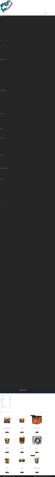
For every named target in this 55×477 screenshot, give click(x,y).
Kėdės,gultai (1, 357)
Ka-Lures (1, 80)
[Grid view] (0, 412)
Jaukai (0, 99)
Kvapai (1, 102)
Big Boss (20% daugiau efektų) (7, 428)
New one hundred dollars (37, 468)
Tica (0, 54)
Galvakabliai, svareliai (2, 88)
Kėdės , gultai (1, 111)
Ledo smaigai (1, 195)
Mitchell (1, 46)
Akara (0, 68)
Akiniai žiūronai (1, 177)
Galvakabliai (1, 323)
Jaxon (0, 70)
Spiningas (1, 204)
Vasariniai (1, 328)
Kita (0, 197)
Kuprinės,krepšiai (2, 174)
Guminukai (1, 76)
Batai (0, 329)
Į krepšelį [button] (7, 432)
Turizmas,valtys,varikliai (3, 355)
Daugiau (37, 432)
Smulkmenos (1, 310)
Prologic (1, 48)
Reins (0, 84)
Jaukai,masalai (1, 309)
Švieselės (1, 106)
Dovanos (1, 354)
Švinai (0, 314)
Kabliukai (1, 96)
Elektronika (1, 346)
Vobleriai (1, 67)
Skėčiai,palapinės (2, 178)
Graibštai (1, 343)
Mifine (1, 212)
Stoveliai (1, 182)
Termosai (1, 176)
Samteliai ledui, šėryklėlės (2, 194)
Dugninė (1, 223)
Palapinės (1, 188)
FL (0, 55)
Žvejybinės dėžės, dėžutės (2, 181)
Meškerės (1, 203)
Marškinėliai (1, 339)
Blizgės (1, 60)
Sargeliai (1, 189)
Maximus (1, 211)
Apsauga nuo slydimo (2, 198)
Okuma (1, 47)
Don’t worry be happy (37, 428)
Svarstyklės (1, 345)
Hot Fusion (37, 448)
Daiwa (0, 43)
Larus (0, 45)
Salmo (0, 53)
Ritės (1, 227)
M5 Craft (1, 83)
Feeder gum (1, 95)
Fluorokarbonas (1, 64)
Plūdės (1, 305)
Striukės (1, 334)
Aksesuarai (1, 200)
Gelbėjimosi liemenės (2, 324)
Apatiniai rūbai (1, 332)
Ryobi (0, 49)
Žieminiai (1, 327)
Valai (0, 114)
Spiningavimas (2, 59)
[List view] (2, 412)
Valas (0, 61)
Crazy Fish (1, 78)
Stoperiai (1, 312)
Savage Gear (1, 51)
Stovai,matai (1, 110)
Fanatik (1, 79)
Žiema (1, 179)
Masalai (1, 98)
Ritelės (1, 186)
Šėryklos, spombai (2, 103)
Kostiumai (1, 326)
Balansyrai (1, 190)
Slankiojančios (1, 306)
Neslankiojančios (2, 307)
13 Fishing (1, 56)
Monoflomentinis (2, 62)
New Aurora (22, 468)
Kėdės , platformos (2, 315)
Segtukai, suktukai (2, 313)
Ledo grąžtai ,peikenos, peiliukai (3, 184)
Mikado (1, 213)
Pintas (0, 94)
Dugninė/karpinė (3, 90)
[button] (27, 202)
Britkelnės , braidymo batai (2, 333)
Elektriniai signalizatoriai (2, 105)
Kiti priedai (1, 100)
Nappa (0, 214)
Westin (1, 87)
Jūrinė (0, 225)
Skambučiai (1, 108)
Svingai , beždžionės (2, 107)
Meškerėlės (1, 185)
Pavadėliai (1, 89)
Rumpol (1, 50)
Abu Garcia (1, 228)
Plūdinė (1, 113)
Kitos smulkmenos (2, 175)
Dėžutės (1, 320)
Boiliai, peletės (1, 101)
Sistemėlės (1, 192)
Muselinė (1, 226)
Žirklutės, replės (1, 351)
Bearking (1, 42)
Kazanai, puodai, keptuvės (2, 172)
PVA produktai (1, 109)
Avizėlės (1, 193)
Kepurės (1, 336)
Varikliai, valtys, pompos (2, 356)
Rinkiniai (1, 344)
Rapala (1, 73)
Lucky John (1, 72)
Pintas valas (1, 63)
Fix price (7, 448)
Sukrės (1, 65)
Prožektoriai (1, 173)
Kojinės (1, 338)
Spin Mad (1, 74)
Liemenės (1, 335)
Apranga (1, 325)
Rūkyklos (1, 171)
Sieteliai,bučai (1, 348)
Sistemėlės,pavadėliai (2, 97)
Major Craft (1, 210)
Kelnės (1, 341)
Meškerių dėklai (1, 350)
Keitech (1, 81)
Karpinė (1, 58)
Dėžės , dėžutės (1, 347)
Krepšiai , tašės (1, 353)
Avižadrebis (1, 66)
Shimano (1, 52)
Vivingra (1, 75)
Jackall (1, 71)
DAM (0, 44)
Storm (0, 86)
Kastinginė (1, 57)
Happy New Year (22, 448)
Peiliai (0, 349)
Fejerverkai (2, 201)
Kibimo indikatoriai (2, 104)
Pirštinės (1, 337)
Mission (7, 468)
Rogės (0, 187)
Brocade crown (22, 428)
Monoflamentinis (2, 92)
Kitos (0, 308)
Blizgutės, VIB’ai (2, 191)
